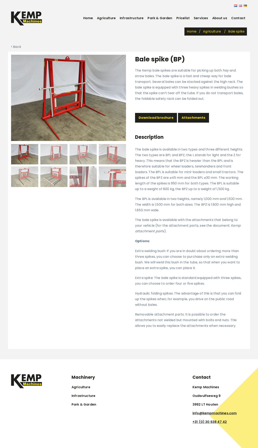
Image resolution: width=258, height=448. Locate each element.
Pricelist (183, 18)
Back (16, 46)
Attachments (193, 117)
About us (219, 18)
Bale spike (236, 31)
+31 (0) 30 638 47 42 (209, 422)
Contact (238, 18)
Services (201, 18)
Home (88, 18)
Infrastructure (132, 18)
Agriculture (106, 18)
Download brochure (156, 117)
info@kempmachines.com (214, 413)
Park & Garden (160, 18)
